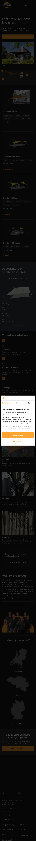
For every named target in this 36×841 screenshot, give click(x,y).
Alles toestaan (18, 435)
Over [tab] (29, 403)
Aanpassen (17, 441)
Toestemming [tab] (6, 403)
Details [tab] (18, 403)
